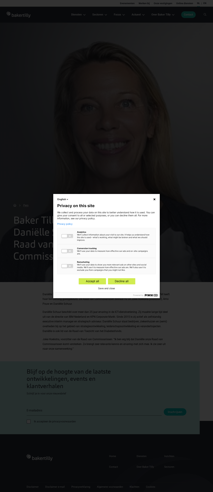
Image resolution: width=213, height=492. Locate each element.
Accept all (92, 281)
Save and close (106, 288)
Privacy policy (65, 224)
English (61, 199)
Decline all (121, 281)
